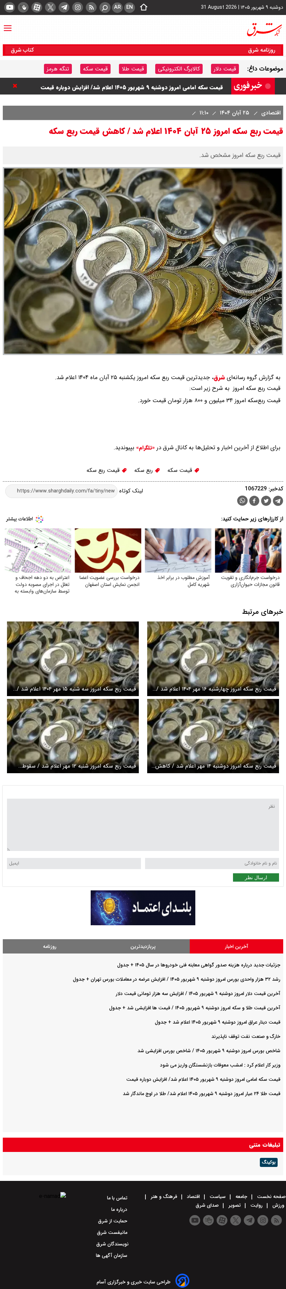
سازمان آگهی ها (112, 1255)
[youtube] (9, 7)
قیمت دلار (225, 69)
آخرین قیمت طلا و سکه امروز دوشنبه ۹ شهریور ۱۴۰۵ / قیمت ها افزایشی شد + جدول (194, 1008)
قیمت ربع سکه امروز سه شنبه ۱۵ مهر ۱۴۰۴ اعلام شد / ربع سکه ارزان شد (76, 689)
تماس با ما (118, 1198)
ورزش (278, 1205)
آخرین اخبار (236, 946)
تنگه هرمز (58, 69)
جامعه (241, 1196)
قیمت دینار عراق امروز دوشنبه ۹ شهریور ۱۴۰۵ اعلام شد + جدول (217, 1022)
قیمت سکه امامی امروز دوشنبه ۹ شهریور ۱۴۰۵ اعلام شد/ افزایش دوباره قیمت (203, 1079)
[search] (105, 7)
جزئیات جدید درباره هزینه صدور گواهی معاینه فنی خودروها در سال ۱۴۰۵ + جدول (198, 965)
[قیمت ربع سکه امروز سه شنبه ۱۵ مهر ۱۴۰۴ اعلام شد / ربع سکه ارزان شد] (73, 658)
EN (129, 7)
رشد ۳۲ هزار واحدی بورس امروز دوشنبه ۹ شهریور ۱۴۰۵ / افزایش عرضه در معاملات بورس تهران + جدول (176, 979)
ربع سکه (144, 470)
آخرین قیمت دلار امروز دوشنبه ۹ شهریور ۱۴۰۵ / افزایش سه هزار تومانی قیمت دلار (198, 993)
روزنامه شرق (261, 50)
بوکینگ (269, 1162)
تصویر (234, 1205)
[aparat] (36, 7)
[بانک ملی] (143, 923)
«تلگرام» (144, 448)
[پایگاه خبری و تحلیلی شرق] (264, 29)
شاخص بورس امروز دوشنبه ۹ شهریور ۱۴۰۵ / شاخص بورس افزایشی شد (208, 1051)
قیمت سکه (95, 69)
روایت (256, 1205)
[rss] (91, 7)
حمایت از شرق (113, 1221)
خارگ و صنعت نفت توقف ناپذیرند (245, 1036)
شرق (219, 377)
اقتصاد (193, 1196)
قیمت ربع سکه (103, 470)
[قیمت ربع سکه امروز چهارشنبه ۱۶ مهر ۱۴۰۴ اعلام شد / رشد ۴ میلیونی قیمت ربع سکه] (213, 658)
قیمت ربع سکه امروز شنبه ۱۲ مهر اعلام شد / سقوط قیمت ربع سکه (79, 766)
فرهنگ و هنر (164, 1196)
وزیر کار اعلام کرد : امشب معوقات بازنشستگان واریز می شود (152, 86)
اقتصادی (269, 112)
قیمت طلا (133, 69)
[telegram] (64, 7)
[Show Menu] (8, 25)
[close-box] (16, 86)
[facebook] (254, 502)
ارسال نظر (256, 877)
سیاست (217, 1196)
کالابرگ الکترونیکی (179, 69)
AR (117, 7)
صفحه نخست (271, 1196)
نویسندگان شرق (112, 1244)
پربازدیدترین (143, 946)
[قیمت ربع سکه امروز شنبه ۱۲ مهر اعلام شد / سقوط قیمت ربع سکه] (73, 736)
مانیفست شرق (113, 1232)
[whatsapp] (242, 501)
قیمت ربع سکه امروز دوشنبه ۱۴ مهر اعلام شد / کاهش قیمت (215, 766)
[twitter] (50, 7)
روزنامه (50, 946)
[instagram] (77, 7)
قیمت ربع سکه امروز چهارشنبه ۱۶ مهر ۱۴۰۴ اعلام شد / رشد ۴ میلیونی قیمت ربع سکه (216, 689)
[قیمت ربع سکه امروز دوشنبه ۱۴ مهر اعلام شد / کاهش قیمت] (213, 736)
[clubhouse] (23, 7)
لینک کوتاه (130, 491)
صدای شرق (208, 1205)
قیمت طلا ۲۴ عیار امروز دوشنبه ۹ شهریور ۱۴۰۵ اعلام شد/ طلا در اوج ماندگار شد (201, 1094)
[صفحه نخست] (141, 7)
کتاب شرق (23, 50)
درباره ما (120, 1209)
